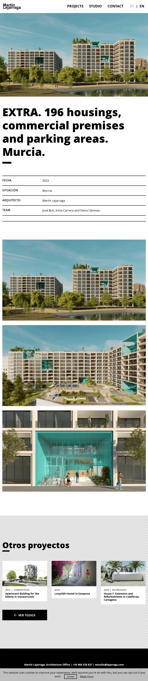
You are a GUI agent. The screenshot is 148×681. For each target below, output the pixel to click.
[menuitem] (75, 6)
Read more (86, 676)
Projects (75, 6)
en (142, 6)
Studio (95, 6)
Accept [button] (70, 676)
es (132, 6)
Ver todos (26, 615)
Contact (115, 6)
